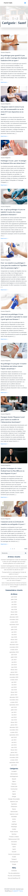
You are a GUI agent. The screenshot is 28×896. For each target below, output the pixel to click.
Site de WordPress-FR (14, 878)
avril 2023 (14, 687)
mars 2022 (14, 720)
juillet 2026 (14, 599)
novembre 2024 (14, 647)
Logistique (14, 824)
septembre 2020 (14, 762)
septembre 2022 (14, 705)
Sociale (14, 857)
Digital (14, 794)
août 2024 (14, 654)
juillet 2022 (14, 710)
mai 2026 (14, 604)
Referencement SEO (14, 839)
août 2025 (14, 627)
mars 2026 (14, 609)
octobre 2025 (14, 622)
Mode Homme (14, 831)
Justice (14, 819)
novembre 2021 (14, 730)
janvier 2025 (14, 642)
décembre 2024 (14, 644)
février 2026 (14, 612)
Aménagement (14, 776)
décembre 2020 (14, 755)
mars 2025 (14, 637)
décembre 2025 (14, 617)
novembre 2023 (14, 677)
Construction (14, 789)
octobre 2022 (14, 702)
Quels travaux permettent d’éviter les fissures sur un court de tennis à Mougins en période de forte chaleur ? (14, 584)
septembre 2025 (14, 624)
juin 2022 (14, 712)
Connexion (14, 870)
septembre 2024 (14, 652)
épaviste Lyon (14, 801)
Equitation (14, 804)
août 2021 (14, 737)
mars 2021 (14, 747)
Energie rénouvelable (14, 799)
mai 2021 (14, 742)
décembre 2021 (14, 727)
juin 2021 (14, 740)
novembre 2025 (14, 619)
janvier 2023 (14, 695)
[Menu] (25, 3)
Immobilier (14, 816)
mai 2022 (14, 715)
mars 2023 (14, 690)
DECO (14, 791)
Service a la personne (14, 854)
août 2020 (14, 765)
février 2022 (14, 722)
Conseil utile (14, 786)
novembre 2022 (14, 700)
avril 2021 (14, 745)
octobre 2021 (14, 732)
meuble (14, 829)
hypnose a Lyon (14, 814)
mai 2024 (14, 662)
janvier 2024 (14, 672)
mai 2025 (14, 634)
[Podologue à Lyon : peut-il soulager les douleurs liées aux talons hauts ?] (14, 148)
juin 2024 (14, 659)
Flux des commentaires (14, 875)
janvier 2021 (14, 752)
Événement (14, 806)
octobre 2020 (14, 760)
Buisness (14, 784)
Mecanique (14, 826)
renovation (14, 841)
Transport (14, 859)
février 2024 (14, 669)
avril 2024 (14, 664)
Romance (14, 844)
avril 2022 (14, 717)
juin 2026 (14, 602)
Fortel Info (8, 3)
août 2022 (14, 707)
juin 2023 (14, 682)
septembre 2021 (14, 735)
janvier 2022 (14, 725)
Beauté (14, 779)
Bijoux (14, 781)
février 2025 (14, 639)
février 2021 (14, 750)
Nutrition (14, 834)
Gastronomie (14, 811)
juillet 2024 (14, 657)
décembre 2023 (14, 675)
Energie (14, 796)
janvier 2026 (14, 614)
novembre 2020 (14, 757)
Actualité (14, 771)
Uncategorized (14, 862)
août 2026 (14, 597)
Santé (14, 846)
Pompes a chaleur (14, 836)
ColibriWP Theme (18, 891)
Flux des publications (14, 873)
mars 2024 (14, 667)
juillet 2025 (14, 629)
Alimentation (14, 774)
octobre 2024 (14, 649)
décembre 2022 (14, 697)
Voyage (14, 864)
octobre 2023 (14, 680)
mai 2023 (14, 685)
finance (14, 809)
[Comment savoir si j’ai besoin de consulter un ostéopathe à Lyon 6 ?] (14, 509)
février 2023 (14, 692)
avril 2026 (14, 607)
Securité (14, 851)
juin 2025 (14, 632)
